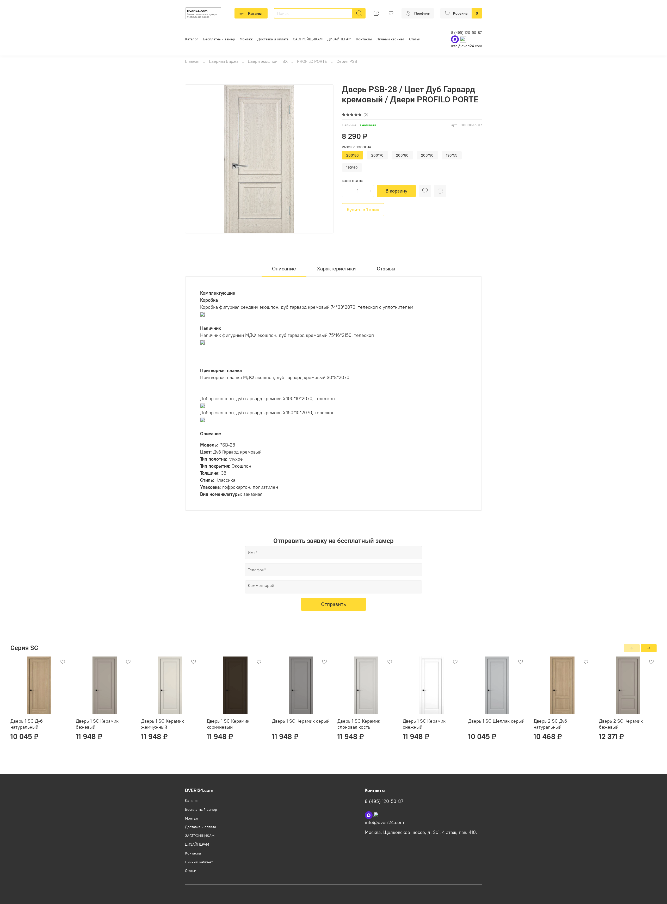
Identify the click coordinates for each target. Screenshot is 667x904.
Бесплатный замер (219, 39)
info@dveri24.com (466, 46)
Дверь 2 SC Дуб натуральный (550, 724)
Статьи (414, 39)
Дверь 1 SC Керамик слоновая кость (358, 724)
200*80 (402, 155)
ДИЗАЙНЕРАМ (339, 39)
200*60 (352, 155)
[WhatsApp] (455, 39)
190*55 (451, 155)
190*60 (352, 167)
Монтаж (246, 39)
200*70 (377, 155)
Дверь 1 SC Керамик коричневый (228, 724)
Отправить (333, 604)
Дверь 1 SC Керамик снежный (424, 724)
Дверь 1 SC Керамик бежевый (97, 724)
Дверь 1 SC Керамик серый (301, 721)
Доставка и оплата (272, 39)
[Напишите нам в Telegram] (377, 814)
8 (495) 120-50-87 (466, 32)
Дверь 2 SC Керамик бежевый (621, 724)
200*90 (427, 155)
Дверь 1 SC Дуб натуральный (26, 724)
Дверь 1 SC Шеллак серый (496, 721)
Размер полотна (356, 147)
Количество (352, 181)
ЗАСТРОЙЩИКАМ (308, 39)
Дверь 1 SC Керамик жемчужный (162, 724)
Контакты (364, 39)
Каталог (255, 13)
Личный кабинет (390, 39)
